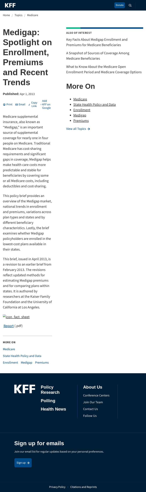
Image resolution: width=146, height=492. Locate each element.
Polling (48, 400)
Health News (53, 409)
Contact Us (90, 409)
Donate (120, 5)
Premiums (42, 363)
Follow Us (90, 416)
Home (6, 15)
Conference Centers (96, 395)
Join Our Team (93, 402)
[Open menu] (139, 5)
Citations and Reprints (83, 487)
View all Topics (76, 129)
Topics (18, 15)
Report (9, 325)
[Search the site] (130, 5)
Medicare (32, 15)
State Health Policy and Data (22, 356)
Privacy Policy (57, 487)
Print (9, 104)
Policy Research (50, 390)
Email (22, 104)
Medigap (26, 363)
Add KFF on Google (46, 104)
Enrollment (10, 363)
